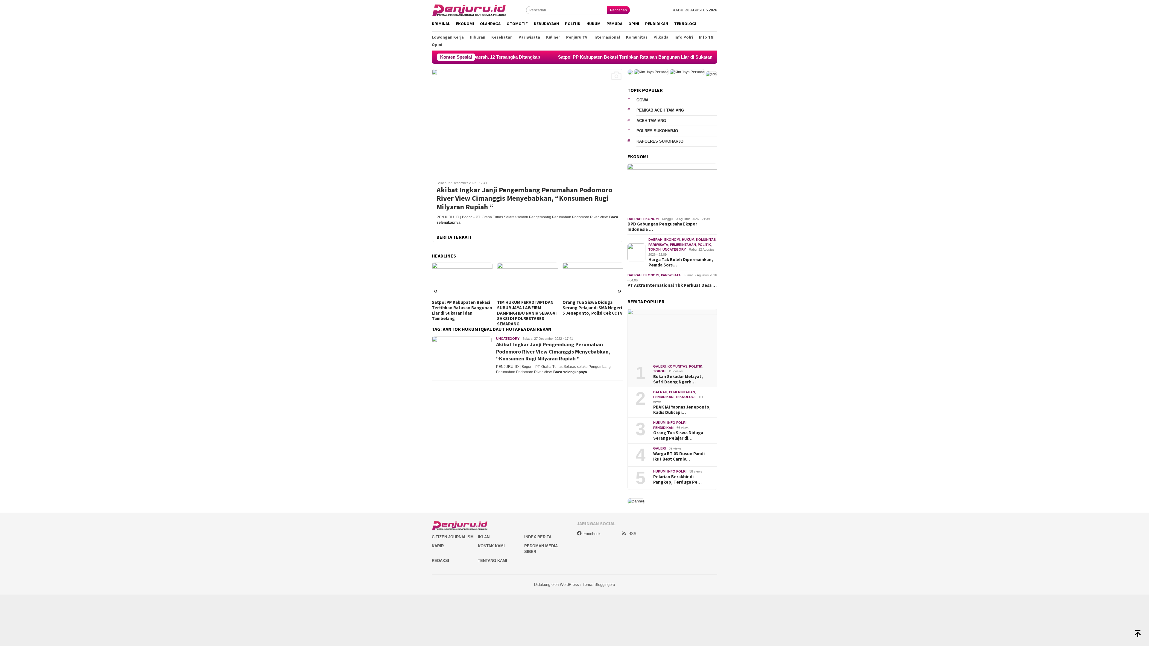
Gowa (642, 100)
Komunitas (706, 239)
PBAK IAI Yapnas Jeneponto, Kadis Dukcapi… (682, 409)
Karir (438, 546)
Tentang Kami (492, 560)
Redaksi (440, 560)
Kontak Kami (491, 546)
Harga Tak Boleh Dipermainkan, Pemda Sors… (680, 262)
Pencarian (618, 10)
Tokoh (654, 249)
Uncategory (507, 338)
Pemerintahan (683, 244)
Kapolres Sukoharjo (659, 141)
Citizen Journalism (453, 537)
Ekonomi (651, 219)
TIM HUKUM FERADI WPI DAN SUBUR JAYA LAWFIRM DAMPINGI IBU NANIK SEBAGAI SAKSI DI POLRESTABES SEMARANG (527, 313)
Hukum (688, 239)
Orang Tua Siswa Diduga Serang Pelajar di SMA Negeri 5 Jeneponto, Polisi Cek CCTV (592, 308)
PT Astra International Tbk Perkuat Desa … (672, 285)
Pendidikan (663, 397)
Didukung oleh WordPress (556, 584)
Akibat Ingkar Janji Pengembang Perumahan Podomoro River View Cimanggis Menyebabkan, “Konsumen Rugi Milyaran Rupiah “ (524, 198)
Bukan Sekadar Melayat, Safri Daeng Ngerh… (678, 379)
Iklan (484, 537)
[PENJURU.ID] (469, 10)
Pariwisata (658, 244)
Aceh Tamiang (651, 120)
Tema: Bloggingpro (599, 584)
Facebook (592, 533)
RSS (632, 533)
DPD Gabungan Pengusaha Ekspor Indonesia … (662, 226)
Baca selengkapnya (570, 372)
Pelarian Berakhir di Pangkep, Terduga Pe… (677, 479)
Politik (704, 244)
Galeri (659, 366)
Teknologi (685, 397)
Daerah (634, 219)
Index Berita (537, 537)
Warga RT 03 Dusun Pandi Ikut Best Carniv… (679, 456)
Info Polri (676, 422)
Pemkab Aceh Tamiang (660, 110)
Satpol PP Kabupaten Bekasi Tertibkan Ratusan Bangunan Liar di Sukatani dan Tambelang (614, 57)
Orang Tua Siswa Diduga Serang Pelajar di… (678, 435)
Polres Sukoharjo (657, 131)
